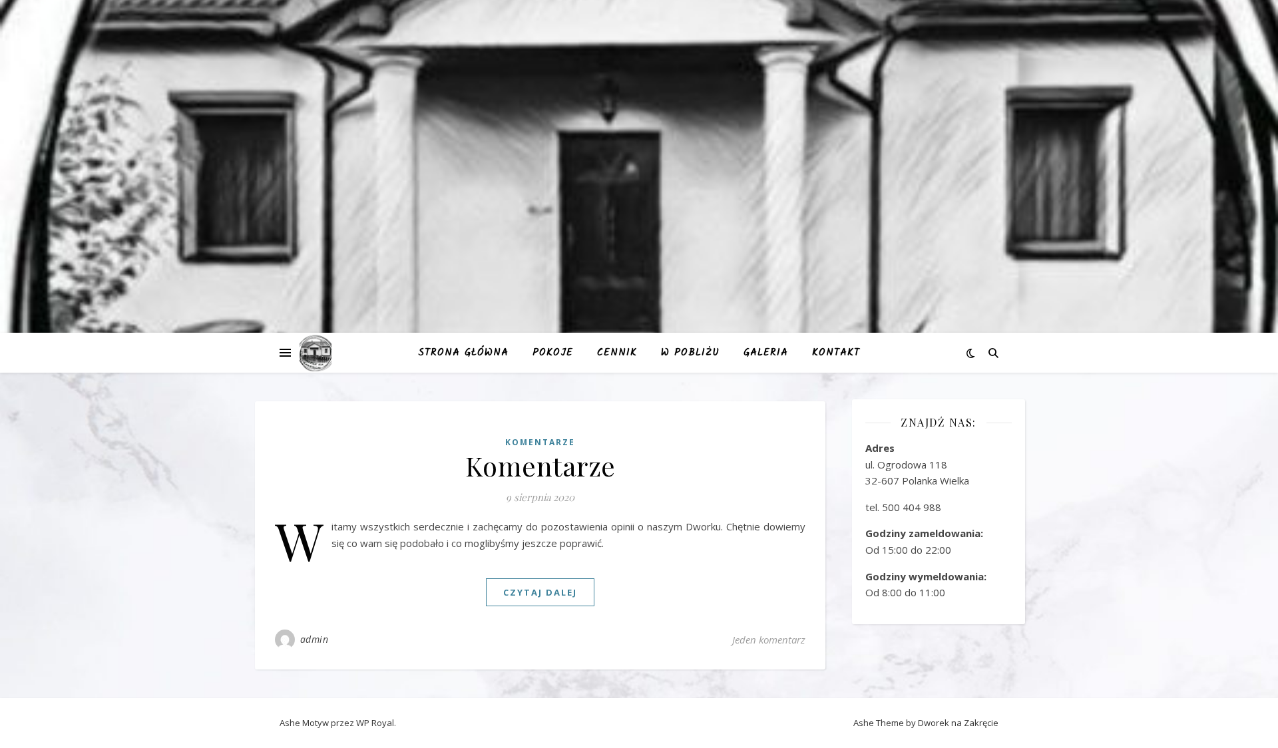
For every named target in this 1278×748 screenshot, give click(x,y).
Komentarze (540, 442)
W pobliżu (690, 353)
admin (314, 639)
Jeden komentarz (768, 639)
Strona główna (463, 353)
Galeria (766, 353)
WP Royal (375, 723)
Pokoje (552, 353)
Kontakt (836, 353)
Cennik (617, 353)
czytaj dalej (540, 592)
